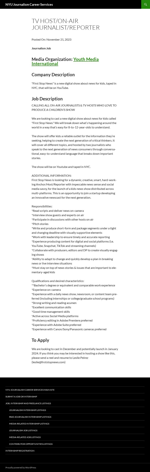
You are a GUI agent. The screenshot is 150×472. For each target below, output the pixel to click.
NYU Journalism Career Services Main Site (30, 389)
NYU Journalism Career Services (29, 4)
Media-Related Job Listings (25, 437)
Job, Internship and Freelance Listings (28, 403)
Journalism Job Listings (23, 430)
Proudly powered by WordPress (20, 467)
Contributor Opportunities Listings (30, 444)
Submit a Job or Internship (21, 396)
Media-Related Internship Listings (29, 423)
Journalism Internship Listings (27, 410)
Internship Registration (19, 450)
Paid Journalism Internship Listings (30, 416)
